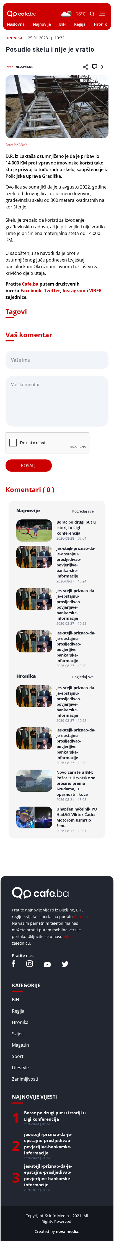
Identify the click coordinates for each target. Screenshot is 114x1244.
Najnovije (42, 24)
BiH (62, 24)
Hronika (101, 24)
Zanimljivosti (25, 1079)
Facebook (31, 291)
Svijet (17, 1034)
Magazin (20, 1045)
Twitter (52, 291)
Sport (18, 1056)
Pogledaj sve (83, 511)
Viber (68, 936)
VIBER (95, 291)
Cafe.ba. (81, 916)
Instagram (74, 291)
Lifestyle (20, 1068)
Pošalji (29, 465)
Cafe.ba (30, 284)
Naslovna (16, 24)
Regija (80, 24)
